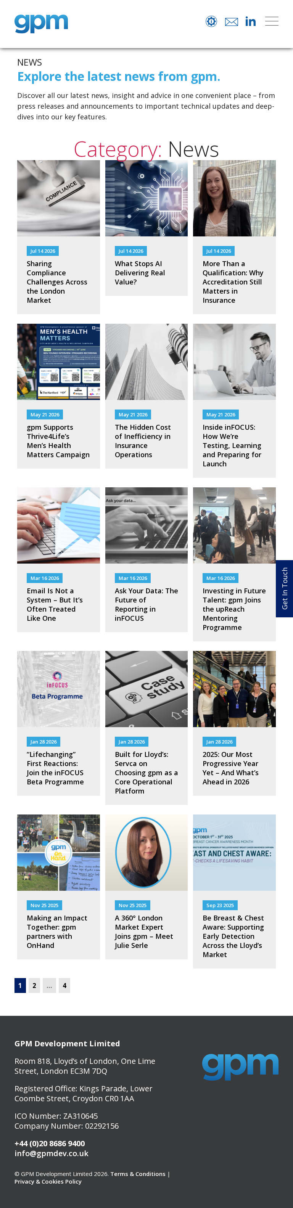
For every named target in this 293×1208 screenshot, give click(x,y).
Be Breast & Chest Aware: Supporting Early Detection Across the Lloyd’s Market (233, 936)
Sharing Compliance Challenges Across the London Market (57, 282)
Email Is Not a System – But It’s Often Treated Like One (55, 604)
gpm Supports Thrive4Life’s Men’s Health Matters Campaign (58, 440)
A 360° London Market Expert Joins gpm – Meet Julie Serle (144, 931)
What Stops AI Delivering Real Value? (140, 272)
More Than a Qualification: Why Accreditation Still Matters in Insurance (233, 282)
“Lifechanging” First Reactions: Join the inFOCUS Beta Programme (55, 768)
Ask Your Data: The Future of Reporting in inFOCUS (146, 604)
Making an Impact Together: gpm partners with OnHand (57, 931)
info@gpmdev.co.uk (51, 1153)
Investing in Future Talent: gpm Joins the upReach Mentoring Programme (234, 609)
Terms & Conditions (138, 1173)
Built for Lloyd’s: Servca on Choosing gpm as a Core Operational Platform (146, 772)
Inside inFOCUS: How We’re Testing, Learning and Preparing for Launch (232, 445)
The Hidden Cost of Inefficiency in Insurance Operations (143, 440)
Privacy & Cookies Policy (48, 1181)
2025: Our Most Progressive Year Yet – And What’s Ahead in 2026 (231, 768)
